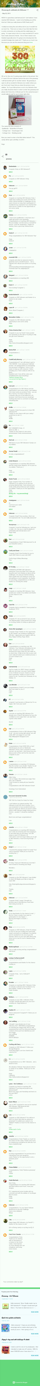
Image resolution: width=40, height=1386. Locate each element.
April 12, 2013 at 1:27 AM (23, 1021)
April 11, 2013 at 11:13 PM (23, 1010)
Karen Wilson (13, 1102)
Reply (11, 172)
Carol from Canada (15, 1234)
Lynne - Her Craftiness (16, 1084)
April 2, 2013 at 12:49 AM (19, 407)
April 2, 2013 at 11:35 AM (22, 567)
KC (10, 699)
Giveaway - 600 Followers (9, 1296)
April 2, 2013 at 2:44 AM (25, 461)
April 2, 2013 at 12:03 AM (21, 386)
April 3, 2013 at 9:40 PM (18, 728)
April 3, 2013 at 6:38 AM (18, 643)
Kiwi (10, 1151)
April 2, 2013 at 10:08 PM (29, 629)
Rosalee (11, 982)
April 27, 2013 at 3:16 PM (21, 1205)
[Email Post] (6, 155)
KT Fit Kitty (12, 567)
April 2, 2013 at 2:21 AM (24, 451)
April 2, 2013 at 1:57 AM (21, 440)
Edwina (11, 215)
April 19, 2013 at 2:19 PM (24, 1102)
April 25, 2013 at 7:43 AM (25, 1180)
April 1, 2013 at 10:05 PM (20, 215)
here (31, 42)
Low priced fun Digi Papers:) (17, 379)
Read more (35, 1312)
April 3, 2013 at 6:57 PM (20, 710)
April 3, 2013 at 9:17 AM (24, 684)
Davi (10, 539)
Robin (10, 743)
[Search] (37, 4)
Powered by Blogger (21, 1382)
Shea (10, 927)
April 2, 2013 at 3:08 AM (24, 479)
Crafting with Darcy (15, 1044)
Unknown (12, 185)
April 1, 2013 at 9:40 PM (23, 166)
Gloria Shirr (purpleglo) (16, 629)
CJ (10, 1059)
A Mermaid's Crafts (15, 1129)
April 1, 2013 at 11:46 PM (23, 350)
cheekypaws (12, 500)
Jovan (11, 247)
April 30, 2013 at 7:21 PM (27, 1234)
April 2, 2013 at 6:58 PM (19, 616)
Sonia (10, 911)
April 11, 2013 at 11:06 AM (21, 982)
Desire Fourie (13, 479)
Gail (10, 729)
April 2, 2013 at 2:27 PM (21, 604)
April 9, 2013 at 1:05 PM (16, 959)
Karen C (11, 285)
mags (10, 588)
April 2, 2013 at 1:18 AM (17, 425)
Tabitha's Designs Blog (16, 377)
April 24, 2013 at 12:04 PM (18, 1151)
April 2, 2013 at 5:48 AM (21, 513)
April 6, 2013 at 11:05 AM (21, 827)
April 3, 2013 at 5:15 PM (17, 699)
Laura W (11, 307)
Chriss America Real (15, 330)
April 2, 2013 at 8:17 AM (23, 524)
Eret (10, 643)
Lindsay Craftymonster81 (16, 958)
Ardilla (11, 407)
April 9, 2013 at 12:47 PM (26, 947)
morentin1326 (13, 257)
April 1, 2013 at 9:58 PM (21, 185)
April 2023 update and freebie (11, 1318)
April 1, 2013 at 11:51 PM (29, 359)
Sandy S (11, 233)
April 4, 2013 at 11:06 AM (20, 774)
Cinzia (11, 616)
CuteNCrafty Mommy (15, 359)
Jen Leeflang (13, 1021)
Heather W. (12, 1010)
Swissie (11, 774)
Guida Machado (13, 1180)
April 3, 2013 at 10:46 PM (19, 743)
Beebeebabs (12, 166)
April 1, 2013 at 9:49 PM (18, 176)
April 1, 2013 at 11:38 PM (28, 330)
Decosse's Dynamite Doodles (18, 796)
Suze (10, 195)
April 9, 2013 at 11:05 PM (19, 971)
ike (10, 425)
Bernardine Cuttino (14, 317)
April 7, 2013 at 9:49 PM (21, 897)
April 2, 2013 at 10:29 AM (26, 550)
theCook (11, 440)
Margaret (11, 275)
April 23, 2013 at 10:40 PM (21, 1136)
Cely (10, 1219)
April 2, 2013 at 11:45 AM (19, 588)
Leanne (11, 761)
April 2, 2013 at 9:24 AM (18, 539)
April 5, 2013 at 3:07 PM (16, 797)
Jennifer (11, 827)
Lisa (10, 1115)
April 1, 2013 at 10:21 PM (21, 233)
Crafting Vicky (14, 3)
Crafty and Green (14, 550)
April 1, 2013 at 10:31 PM (19, 247)
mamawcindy (13, 667)
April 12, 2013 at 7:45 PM (27, 1044)
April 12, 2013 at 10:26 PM (18, 1059)
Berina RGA (12, 350)
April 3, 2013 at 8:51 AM (24, 666)
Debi (10, 874)
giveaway (9, 159)
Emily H (11, 847)
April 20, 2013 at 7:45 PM (18, 1115)
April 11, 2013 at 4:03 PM (21, 997)
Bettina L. (12, 997)
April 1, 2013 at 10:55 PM (21, 307)
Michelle (11, 860)
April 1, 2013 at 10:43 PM (21, 285)
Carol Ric (11, 605)
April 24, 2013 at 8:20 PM (24, 1167)
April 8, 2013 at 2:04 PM (19, 927)
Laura (10, 971)
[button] (37, 10)
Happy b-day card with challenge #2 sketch (15, 1339)
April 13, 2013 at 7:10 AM (29, 1084)
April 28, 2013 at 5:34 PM (18, 1219)
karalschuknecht (14, 294)
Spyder (11, 711)
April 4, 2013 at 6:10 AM (20, 761)
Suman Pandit (13, 451)
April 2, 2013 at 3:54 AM (23, 500)
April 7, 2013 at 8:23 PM (18, 874)
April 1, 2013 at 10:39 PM (24, 257)
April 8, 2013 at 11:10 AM (19, 910)
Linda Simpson (13, 461)
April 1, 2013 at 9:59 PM (19, 195)
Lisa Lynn (12, 386)
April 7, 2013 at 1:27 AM (20, 847)
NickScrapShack (14, 947)
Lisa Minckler (13, 685)
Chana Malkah (13, 1167)
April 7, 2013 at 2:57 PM (21, 860)
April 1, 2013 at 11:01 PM (27, 317)
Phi (10, 176)
